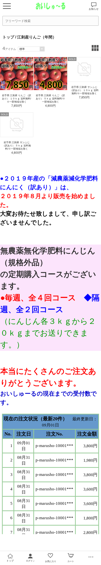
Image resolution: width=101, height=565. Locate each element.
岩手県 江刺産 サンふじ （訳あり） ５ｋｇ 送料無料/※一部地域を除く (16, 145)
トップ (8, 37)
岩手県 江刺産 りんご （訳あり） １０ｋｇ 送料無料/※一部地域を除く (16, 98)
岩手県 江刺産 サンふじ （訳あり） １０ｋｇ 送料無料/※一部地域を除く (84, 90)
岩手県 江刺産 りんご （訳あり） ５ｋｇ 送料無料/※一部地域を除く (50, 98)
